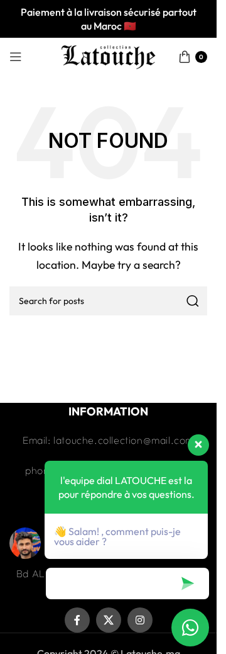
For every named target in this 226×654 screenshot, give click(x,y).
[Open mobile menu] (15, 56)
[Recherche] (192, 300)
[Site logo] (108, 55)
